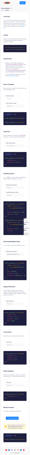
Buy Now (27, 234)
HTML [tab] (15, 114)
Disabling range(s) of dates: (12, 192)
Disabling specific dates (11, 185)
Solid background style (11, 103)
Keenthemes (17, 452)
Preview (23, 2)
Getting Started (12, 75)
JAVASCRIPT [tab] (8, 114)
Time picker (8, 342)
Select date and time (10, 143)
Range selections (10, 301)
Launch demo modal (12, 418)
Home (2, 10)
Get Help (27, 228)
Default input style (10, 95)
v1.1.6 (12, 8)
